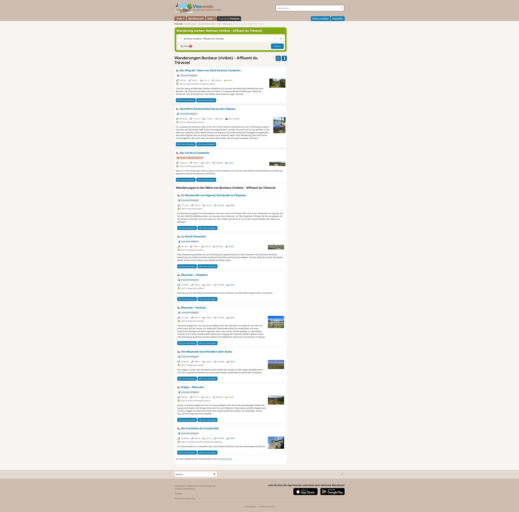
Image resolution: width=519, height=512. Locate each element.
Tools (179, 18)
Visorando (178, 24)
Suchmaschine (225, 459)
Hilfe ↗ (211, 18)
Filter (187, 46)
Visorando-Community (185, 498)
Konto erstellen (320, 18)
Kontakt (178, 493)
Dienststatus (250, 506)
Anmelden (337, 18)
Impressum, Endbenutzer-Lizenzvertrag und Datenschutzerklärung (195, 487)
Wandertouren (196, 18)
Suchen (277, 46)
